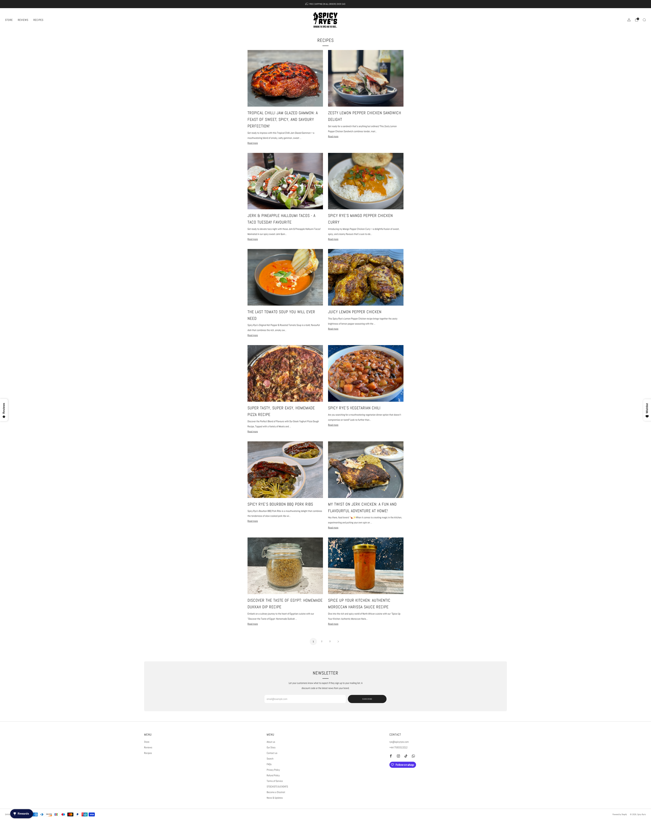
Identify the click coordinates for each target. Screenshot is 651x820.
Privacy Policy (273, 769)
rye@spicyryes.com (399, 741)
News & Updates (275, 797)
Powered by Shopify (620, 814)
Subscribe (367, 699)
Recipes (38, 20)
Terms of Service (275, 781)
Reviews (23, 20)
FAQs (269, 764)
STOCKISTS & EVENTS (277, 786)
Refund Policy (273, 775)
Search (270, 758)
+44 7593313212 (398, 747)
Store (9, 20)
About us (271, 741)
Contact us (272, 753)
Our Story (271, 747)
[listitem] (325, 4)
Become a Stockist (276, 792)
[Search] (644, 20)
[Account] (629, 20)
